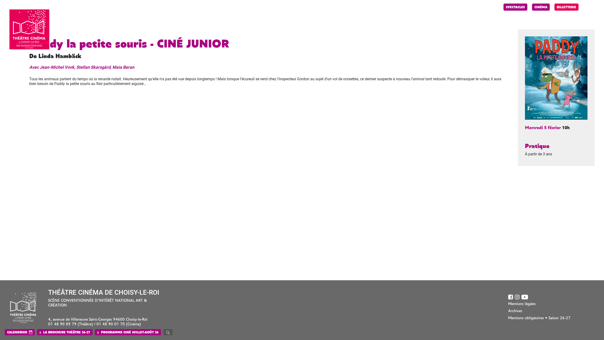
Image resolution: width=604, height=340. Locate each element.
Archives (515, 311)
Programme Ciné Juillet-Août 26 (129, 332)
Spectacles (515, 7)
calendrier (17, 332)
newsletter (488, 7)
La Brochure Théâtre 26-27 (66, 332)
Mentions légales (522, 304)
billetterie (566, 7)
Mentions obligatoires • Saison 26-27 (539, 318)
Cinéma (540, 7)
